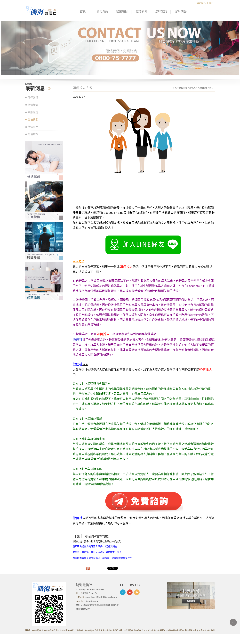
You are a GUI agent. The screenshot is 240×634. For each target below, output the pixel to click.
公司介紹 (102, 11)
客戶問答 (181, 11)
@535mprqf (92, 601)
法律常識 (161, 11)
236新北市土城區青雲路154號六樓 (101, 605)
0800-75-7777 (89, 593)
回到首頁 (201, 2)
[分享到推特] (130, 592)
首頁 (83, 11)
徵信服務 (33, 126)
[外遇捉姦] (44, 160)
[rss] (137, 592)
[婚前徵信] (44, 281)
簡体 (211, 2)
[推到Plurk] (88, 568)
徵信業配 (33, 119)
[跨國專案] (44, 241)
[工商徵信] (44, 200)
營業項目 (122, 11)
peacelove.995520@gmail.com (101, 597)
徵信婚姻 (33, 134)
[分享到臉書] (123, 592)
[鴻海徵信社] (42, 10)
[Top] (233, 622)
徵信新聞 (141, 11)
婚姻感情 (33, 112)
